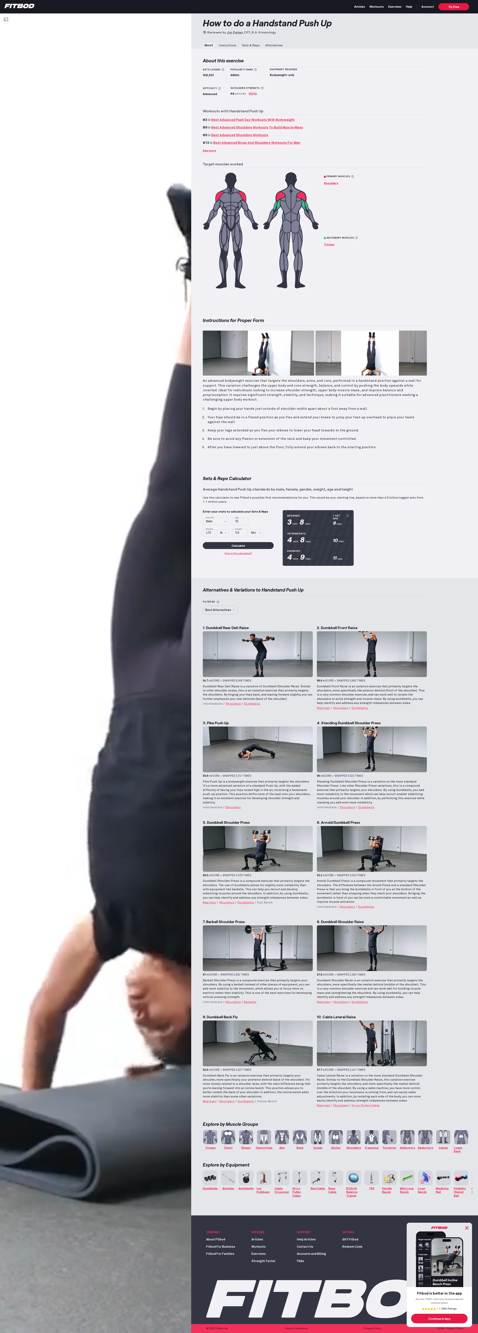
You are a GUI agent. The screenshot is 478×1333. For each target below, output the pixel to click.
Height (238, 529)
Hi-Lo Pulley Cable (366, 1105)
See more (209, 150)
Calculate (238, 545)
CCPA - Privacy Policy (450, 1328)
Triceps (329, 244)
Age (237, 518)
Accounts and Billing (311, 1253)
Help (409, 6)
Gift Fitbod (350, 1239)
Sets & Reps (251, 45)
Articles (359, 6)
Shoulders (331, 183)
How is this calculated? (238, 553)
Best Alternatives (218, 610)
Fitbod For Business (220, 1246)
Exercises (394, 6)
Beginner (323, 708)
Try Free (453, 6)
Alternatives (274, 45)
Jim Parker (235, 32)
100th (253, 93)
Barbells (250, 1002)
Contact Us (305, 1246)
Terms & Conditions (296, 1328)
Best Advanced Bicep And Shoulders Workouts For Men (256, 143)
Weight (209, 529)
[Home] (19, 7)
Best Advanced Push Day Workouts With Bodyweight (253, 120)
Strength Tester (264, 1261)
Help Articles (306, 1239)
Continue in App (439, 1318)
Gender (210, 518)
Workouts (376, 6)
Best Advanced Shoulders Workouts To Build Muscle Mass (257, 127)
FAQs (300, 1261)
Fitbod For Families (220, 1253)
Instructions (227, 45)
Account (427, 6)
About (208, 45)
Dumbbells (252, 703)
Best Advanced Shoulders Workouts (239, 135)
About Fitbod (215, 1239)
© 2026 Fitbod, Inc (217, 1328)
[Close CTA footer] (467, 1228)
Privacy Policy (372, 1328)
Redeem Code (352, 1246)
